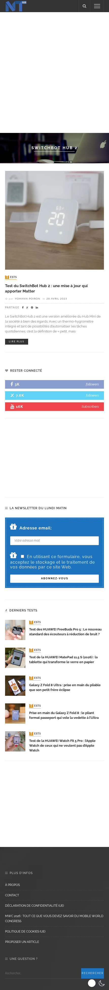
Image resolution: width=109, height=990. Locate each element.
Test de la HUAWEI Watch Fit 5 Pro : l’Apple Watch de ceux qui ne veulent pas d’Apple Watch (62, 745)
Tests (11, 277)
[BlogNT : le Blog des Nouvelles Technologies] (16, 5)
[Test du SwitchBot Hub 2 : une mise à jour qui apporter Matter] (54, 219)
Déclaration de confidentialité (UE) (34, 905)
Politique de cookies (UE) (25, 931)
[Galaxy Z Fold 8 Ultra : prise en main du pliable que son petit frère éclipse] (15, 685)
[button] (96, 983)
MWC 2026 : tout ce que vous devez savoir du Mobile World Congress (54, 918)
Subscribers (90, 406)
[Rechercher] (84, 6)
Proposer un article (22, 942)
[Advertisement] (54, 71)
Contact (12, 895)
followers (92, 384)
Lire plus (16, 342)
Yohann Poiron (27, 299)
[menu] (97, 6)
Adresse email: (36, 528)
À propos (12, 885)
